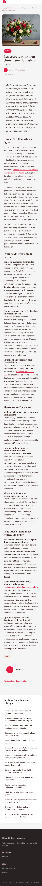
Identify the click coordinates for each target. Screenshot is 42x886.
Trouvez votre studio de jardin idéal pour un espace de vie (19, 771)
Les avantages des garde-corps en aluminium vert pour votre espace (18, 719)
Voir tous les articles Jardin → (16, 681)
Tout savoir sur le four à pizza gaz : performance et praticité (18, 808)
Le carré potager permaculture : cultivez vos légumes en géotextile (21, 756)
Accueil (5, 8)
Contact (5, 872)
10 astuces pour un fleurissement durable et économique (18, 712)
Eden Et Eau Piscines (13, 837)
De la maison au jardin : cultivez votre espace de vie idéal (20, 763)
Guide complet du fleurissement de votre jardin (19, 778)
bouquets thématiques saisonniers (22, 587)
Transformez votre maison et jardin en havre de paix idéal (20, 734)
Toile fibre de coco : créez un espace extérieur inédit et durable (19, 815)
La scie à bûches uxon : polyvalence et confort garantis (19, 741)
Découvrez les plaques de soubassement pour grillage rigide (21, 801)
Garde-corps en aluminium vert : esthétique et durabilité (18, 786)
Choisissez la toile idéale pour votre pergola (19, 793)
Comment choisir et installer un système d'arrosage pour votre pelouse (21, 749)
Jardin (11, 8)
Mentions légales (8, 868)
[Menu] (37, 2)
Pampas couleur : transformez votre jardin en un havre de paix (19, 726)
